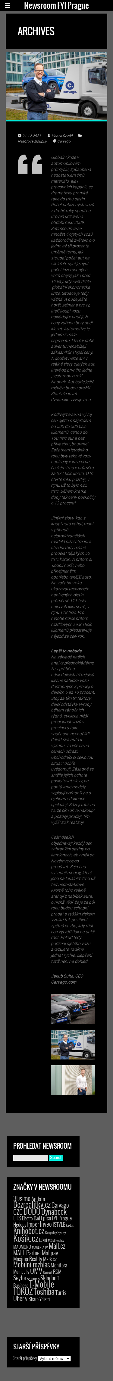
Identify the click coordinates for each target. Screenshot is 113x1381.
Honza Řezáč (62, 136)
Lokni (43, 1240)
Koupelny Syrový (55, 1232)
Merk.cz (50, 1259)
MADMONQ (22, 1246)
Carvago (64, 141)
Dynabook (54, 1211)
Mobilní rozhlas (31, 1264)
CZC (18, 1211)
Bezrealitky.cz (32, 1204)
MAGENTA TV (40, 1247)
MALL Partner (27, 1252)
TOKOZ (23, 1291)
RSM (57, 1271)
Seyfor (19, 1277)
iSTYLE (59, 1224)
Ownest (47, 1272)
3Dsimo (21, 1198)
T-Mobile (41, 1283)
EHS (17, 1217)
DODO (32, 1211)
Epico (46, 1218)
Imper (33, 1224)
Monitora (59, 1265)
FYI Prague (62, 1218)
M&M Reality (56, 1240)
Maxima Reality (27, 1259)
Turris (60, 1292)
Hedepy (19, 1224)
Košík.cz (25, 1237)
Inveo (46, 1224)
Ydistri (44, 1299)
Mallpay (50, 1252)
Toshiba (44, 1291)
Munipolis (21, 1271)
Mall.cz (57, 1246)
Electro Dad (31, 1218)
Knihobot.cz (28, 1230)
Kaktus (70, 1225)
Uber (18, 1298)
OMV (36, 1270)
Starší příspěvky (25, 1357)
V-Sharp (32, 1299)
